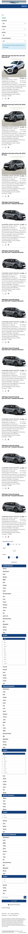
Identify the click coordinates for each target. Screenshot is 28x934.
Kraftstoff (4, 20)
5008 (5, 650)
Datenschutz (4, 915)
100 (16, 544)
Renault (5, 669)
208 (4, 640)
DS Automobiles (7, 593)
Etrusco (5, 851)
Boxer (5, 652)
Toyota (4, 680)
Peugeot (5, 635)
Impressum (4, 913)
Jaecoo (5, 607)
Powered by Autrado (22, 932)
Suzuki (4, 678)
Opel (4, 632)
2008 (5, 638)
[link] (3, 98)
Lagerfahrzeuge (8, 566)
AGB (9, 913)
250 (19, 544)
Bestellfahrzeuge (8, 795)
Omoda (5, 630)
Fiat (4, 596)
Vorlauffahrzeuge (8, 686)
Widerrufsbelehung (15, 913)
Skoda (4, 675)
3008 (5, 642)
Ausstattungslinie (6, 38)
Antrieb (4, 32)
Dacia (4, 591)
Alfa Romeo (6, 571)
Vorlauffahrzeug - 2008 (14, 173)
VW (4, 683)
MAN (4, 730)
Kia (4, 613)
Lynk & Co (5, 616)
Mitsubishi (5, 624)
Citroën (5, 585)
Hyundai (5, 605)
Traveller (5, 663)
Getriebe (4, 26)
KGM (4, 722)
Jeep (4, 610)
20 (10, 544)
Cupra (4, 588)
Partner (5, 659)
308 (4, 644)
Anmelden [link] (14, 901)
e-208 (5, 655)
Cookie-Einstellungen (13, 915)
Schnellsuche (14, 562)
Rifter (5, 661)
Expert (5, 657)
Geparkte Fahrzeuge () (14, 904)
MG (4, 621)
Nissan (4, 627)
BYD (4, 582)
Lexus (4, 728)
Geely (4, 711)
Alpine (4, 798)
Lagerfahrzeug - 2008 (14, 76)
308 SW (5, 646)
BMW (4, 579)
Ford (4, 599)
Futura (4, 602)
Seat (4, 672)
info (3, 15)
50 (13, 544)
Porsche (5, 667)
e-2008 (5, 654)
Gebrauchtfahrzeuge (9, 834)
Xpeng (4, 792)
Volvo (4, 787)
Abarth (4, 568)
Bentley (5, 577)
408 (4, 648)
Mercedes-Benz (7, 618)
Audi (4, 574)
